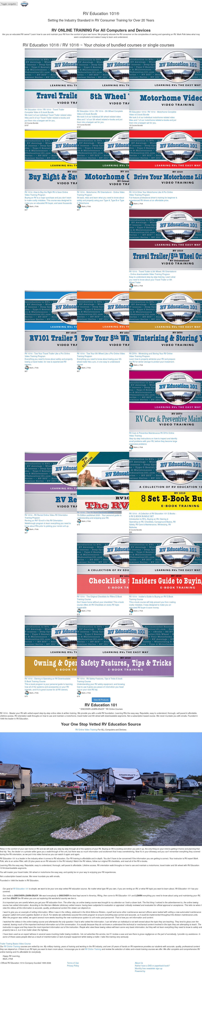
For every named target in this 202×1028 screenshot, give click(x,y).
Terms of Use (73, 962)
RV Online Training (12, 946)
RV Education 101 (21, 888)
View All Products (101, 699)
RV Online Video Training (86, 729)
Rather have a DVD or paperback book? (152, 965)
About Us (139, 962)
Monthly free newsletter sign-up (148, 968)
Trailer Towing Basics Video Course (15, 943)
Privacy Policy (73, 965)
